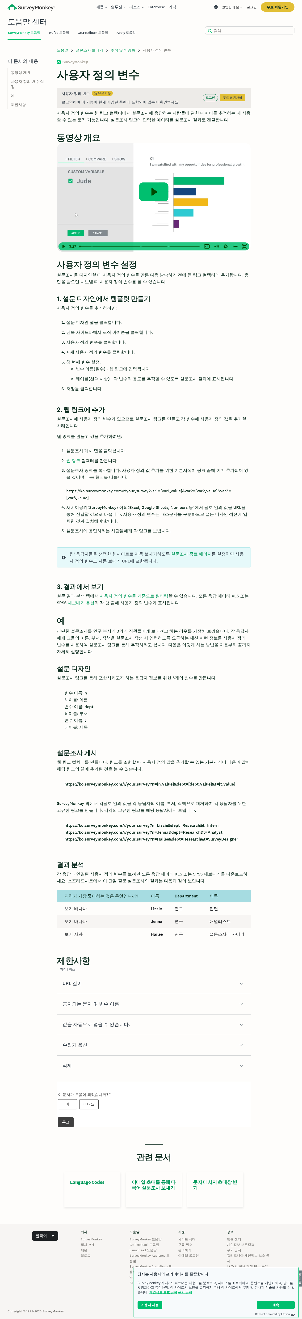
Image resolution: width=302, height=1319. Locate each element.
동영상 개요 (21, 72)
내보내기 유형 (81, 602)
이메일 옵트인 (188, 1255)
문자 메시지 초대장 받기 (215, 1185)
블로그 (86, 1255)
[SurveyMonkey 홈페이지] (31, 7)
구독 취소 (185, 1245)
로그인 (252, 7)
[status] (154, 98)
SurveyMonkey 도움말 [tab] (24, 32)
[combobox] (45, 1236)
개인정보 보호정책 (240, 1245)
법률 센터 (234, 1239)
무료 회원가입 (278, 7)
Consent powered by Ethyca (272, 1314)
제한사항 (18, 104)
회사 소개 (88, 1245)
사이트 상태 (187, 1239)
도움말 (62, 50)
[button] (154, 983)
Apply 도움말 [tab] (126, 32)
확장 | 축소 (68, 969)
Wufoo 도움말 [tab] (59, 32)
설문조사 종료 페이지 (191, 554)
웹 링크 (73, 460)
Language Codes (87, 1182)
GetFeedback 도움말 (144, 1245)
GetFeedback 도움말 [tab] (93, 32)
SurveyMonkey (91, 1239)
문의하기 (184, 1250)
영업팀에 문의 (232, 7)
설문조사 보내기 (89, 50)
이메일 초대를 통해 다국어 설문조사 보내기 (154, 1185)
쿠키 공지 (185, 1292)
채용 (84, 1250)
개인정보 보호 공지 (163, 1292)
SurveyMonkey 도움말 (146, 1239)
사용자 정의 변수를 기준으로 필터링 (134, 596)
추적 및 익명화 (123, 50)
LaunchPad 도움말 (143, 1250)
